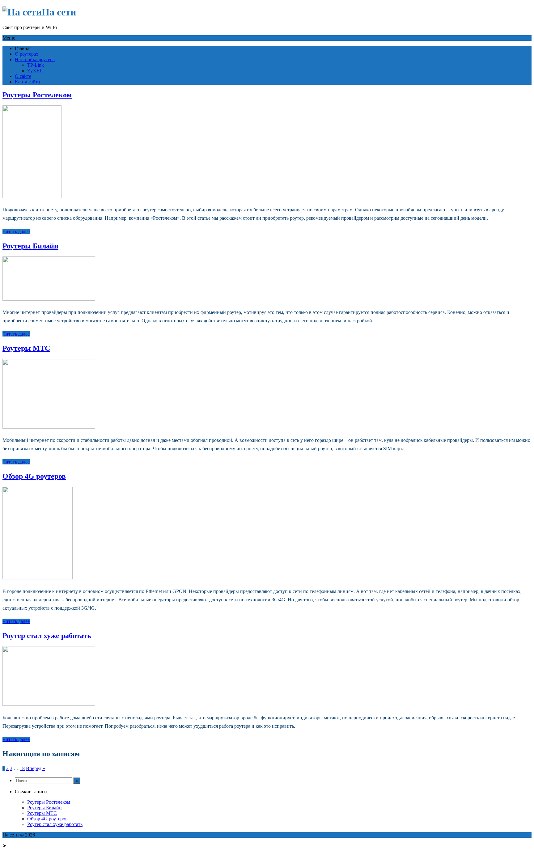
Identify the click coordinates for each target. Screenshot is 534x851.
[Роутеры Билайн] (48, 299)
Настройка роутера (35, 59)
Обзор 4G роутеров (34, 476)
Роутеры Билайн (30, 246)
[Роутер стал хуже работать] (48, 704)
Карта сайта (27, 81)
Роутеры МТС (26, 348)
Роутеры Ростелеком (37, 95)
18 (22, 768)
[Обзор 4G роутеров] (37, 577)
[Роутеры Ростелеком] (31, 196)
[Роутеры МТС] (48, 427)
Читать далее (16, 231)
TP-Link (35, 65)
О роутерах (26, 54)
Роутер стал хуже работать (46, 636)
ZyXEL (35, 70)
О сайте (23, 76)
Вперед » (35, 768)
